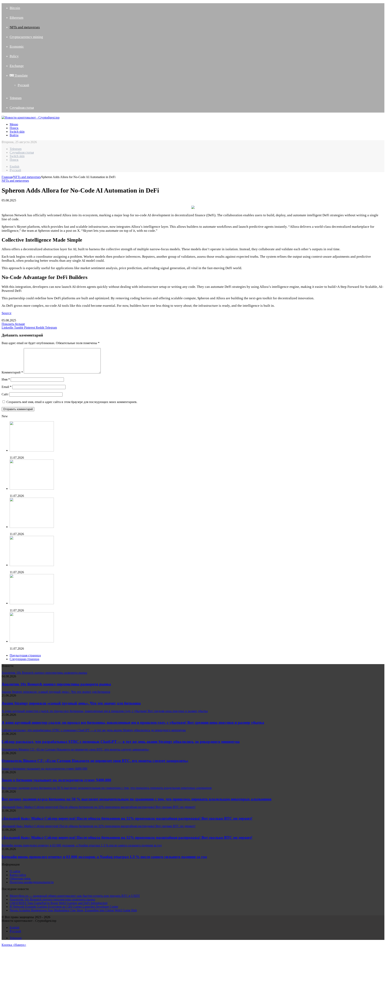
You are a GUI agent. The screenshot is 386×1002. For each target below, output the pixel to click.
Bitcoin (15, 8)
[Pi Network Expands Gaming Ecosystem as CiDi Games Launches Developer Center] (32, 488)
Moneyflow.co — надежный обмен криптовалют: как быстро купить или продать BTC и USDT (75, 895)
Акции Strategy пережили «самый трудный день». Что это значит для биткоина (71, 703)
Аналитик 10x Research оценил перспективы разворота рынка (56, 684)
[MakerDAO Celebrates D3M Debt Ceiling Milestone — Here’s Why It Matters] (32, 603)
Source (6, 313)
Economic (17, 46)
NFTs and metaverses (25, 27)
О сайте (15, 871)
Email (6, 387)
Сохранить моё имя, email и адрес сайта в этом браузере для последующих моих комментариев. (71, 402)
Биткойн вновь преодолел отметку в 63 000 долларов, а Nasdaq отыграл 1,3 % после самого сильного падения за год (104, 857)
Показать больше (13, 324)
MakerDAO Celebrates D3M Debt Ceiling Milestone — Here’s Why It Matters (60, 606)
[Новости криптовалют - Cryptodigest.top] (31, 117)
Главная (7, 177)
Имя (6, 379)
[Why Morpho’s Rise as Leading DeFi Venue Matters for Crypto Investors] (32, 641)
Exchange (17, 66)
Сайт (5, 394)
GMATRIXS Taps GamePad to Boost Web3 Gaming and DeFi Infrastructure (59, 454)
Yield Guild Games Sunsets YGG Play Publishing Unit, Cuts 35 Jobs (54, 568)
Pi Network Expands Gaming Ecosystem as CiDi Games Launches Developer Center (64, 492)
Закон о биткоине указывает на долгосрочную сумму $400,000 (56, 780)
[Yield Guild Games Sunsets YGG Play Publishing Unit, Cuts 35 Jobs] (32, 565)
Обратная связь (20, 878)
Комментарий (12, 372)
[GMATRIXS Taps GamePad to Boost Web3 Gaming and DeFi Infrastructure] (32, 450)
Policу (14, 56)
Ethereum (16, 17)
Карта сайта (18, 875)
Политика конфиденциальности (32, 882)
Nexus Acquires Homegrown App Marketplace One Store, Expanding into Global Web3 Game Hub (73, 530)
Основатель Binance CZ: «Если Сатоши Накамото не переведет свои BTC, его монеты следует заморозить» (95, 761)
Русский (23, 85)
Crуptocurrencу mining (26, 37)
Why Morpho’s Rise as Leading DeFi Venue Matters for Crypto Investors (56, 645)
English (14, 166)
